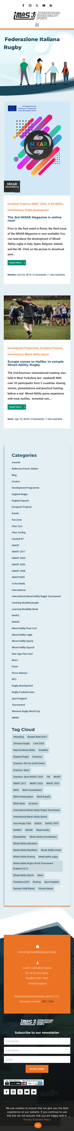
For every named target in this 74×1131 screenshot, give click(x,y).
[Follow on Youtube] (43, 5)
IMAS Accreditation (32, 790)
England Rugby (20, 494)
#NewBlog (18, 737)
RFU (14, 679)
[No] (69, 1117)
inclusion (33, 803)
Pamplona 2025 (21, 882)
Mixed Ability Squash (23, 647)
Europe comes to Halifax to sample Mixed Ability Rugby (36, 363)
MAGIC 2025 (51, 823)
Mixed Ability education (25, 843)
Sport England (19, 698)
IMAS (16, 790)
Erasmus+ (37, 756)
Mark (10, 419)
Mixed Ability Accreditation (43, 837)
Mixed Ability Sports (37, 354)
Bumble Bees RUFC (37, 737)
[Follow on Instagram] (30, 5)
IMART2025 (18, 577)
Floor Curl (17, 526)
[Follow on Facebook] (23, 5)
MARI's (15, 615)
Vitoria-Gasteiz (45, 888)
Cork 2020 (38, 743)
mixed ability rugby (48, 856)
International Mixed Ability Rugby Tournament (36, 596)
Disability (43, 750)
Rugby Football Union (23, 692)
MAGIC (38, 823)
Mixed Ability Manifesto (25, 850)
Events (15, 513)
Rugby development (37, 210)
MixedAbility (19, 837)
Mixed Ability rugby (22, 634)
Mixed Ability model (51, 850)
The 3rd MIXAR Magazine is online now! (34, 219)
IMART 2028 (18, 570)
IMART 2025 (18, 564)
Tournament (18, 704)
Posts (15, 666)
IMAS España (43, 796)
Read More (15, 262)
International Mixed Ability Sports (30, 816)
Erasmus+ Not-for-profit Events (29, 763)
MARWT (17, 830)
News (15, 660)
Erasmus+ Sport (21, 770)
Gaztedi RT (18, 538)
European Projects (19, 203)
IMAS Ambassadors (23, 796)
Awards (16, 462)
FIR (48, 777)
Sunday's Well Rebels (24, 888)
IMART (15, 545)
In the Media (55, 203)
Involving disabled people (25, 602)
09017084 (48, 1001)
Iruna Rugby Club (22, 823)
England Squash (20, 500)
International (15, 210)
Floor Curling (18, 532)
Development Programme (23, 348)
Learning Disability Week (25, 609)
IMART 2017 (18, 551)
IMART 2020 (38, 203)
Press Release (20, 673)
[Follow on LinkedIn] (50, 5)
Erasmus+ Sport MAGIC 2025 (28, 777)
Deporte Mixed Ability (24, 750)
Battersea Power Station (25, 468)
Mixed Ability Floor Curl (24, 628)
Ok (38, 1125)
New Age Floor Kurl (22, 653)
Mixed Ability (43, 830)
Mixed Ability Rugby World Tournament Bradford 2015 (33, 866)
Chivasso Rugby (21, 743)
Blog (14, 475)
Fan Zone (17, 519)
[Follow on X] (37, 5)
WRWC (15, 717)
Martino (12, 274)
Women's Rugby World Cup (26, 711)
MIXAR (15, 621)
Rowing (37, 882)
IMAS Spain (19, 803)
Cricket (16, 481)
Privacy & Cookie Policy (37, 1119)
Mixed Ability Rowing (24, 856)
